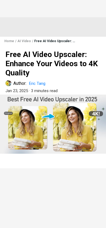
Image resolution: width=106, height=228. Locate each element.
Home (9, 41)
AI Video (24, 41)
